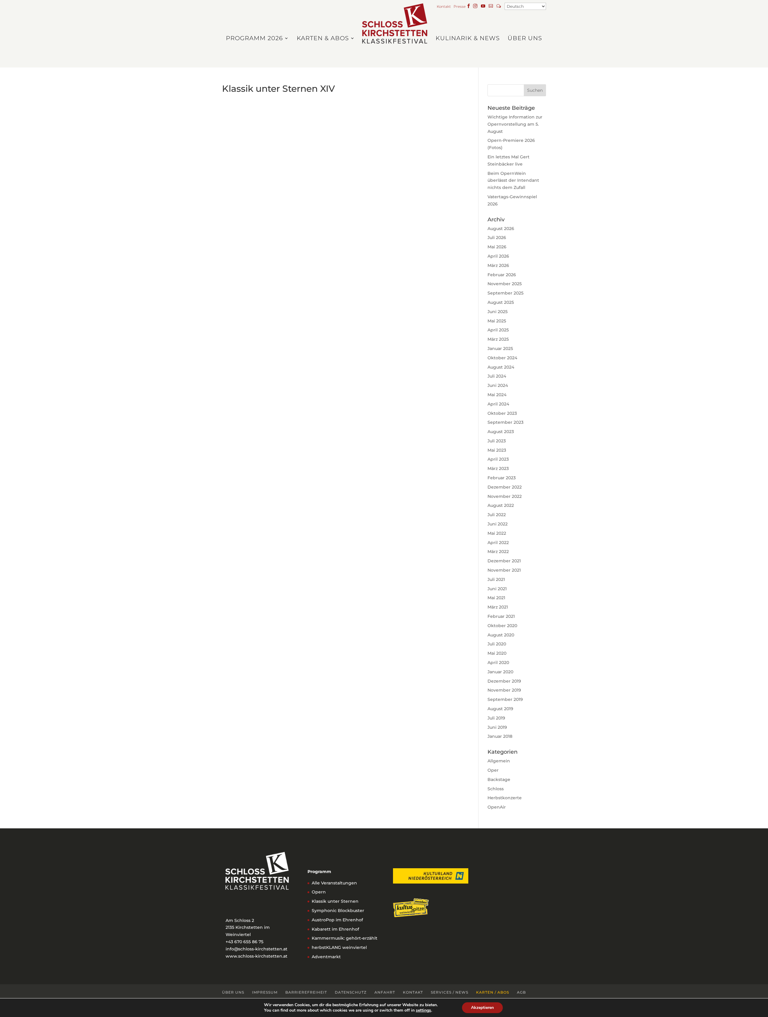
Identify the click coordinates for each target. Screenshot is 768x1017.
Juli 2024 (497, 376)
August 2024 (501, 367)
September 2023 (506, 422)
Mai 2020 (497, 653)
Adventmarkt (326, 956)
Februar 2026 (502, 274)
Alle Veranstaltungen (334, 883)
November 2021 (504, 570)
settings (423, 1010)
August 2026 (501, 228)
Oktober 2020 (502, 625)
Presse (460, 7)
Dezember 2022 (505, 487)
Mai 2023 (497, 450)
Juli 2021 (496, 579)
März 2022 (498, 551)
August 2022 (501, 505)
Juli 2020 (497, 644)
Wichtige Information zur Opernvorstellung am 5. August (515, 124)
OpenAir (497, 807)
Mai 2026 (497, 247)
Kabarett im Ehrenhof (335, 929)
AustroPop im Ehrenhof (337, 920)
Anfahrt (384, 992)
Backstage (499, 779)
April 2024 (498, 404)
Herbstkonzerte (505, 797)
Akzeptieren (482, 1007)
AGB (521, 992)
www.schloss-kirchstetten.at (256, 956)
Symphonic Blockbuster (338, 910)
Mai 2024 (497, 394)
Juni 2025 (498, 311)
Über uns (525, 39)
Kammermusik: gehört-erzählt (344, 938)
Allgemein (499, 761)
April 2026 (498, 256)
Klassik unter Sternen (335, 901)
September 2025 (506, 293)
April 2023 (498, 459)
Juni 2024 (498, 385)
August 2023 (501, 431)
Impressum (265, 992)
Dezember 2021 (504, 561)
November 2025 (505, 283)
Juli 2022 (497, 514)
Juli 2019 (496, 718)
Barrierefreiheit (306, 992)
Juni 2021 (497, 588)
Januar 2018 (500, 736)
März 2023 (498, 468)
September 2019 (505, 699)
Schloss (496, 788)
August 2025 (501, 302)
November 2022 (505, 496)
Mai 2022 (497, 533)
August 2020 (501, 635)
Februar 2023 (502, 477)
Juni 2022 (498, 524)
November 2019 (504, 690)
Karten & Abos (323, 39)
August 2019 (500, 708)
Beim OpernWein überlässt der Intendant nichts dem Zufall (513, 180)
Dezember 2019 (504, 681)
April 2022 (498, 542)
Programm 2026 (254, 39)
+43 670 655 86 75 (244, 941)
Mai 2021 (496, 597)
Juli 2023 (497, 441)
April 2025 (498, 330)
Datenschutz (351, 992)
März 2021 (498, 607)
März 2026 (498, 265)
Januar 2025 (500, 348)
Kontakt (445, 7)
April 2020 (498, 662)
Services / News (449, 992)
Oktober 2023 (502, 413)
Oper (493, 770)
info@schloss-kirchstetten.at (256, 949)
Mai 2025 (497, 321)
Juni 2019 (497, 727)
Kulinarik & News (468, 39)
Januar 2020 (500, 672)
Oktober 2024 (502, 357)
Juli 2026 (497, 237)
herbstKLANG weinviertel (339, 947)
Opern (319, 892)
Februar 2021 (501, 616)
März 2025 (498, 339)
